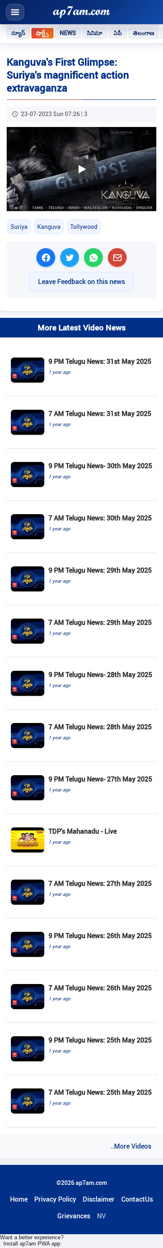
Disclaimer (99, 1199)
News (68, 33)
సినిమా (94, 33)
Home (19, 1199)
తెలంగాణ (144, 33)
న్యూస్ (18, 33)
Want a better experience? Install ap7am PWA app (32, 1240)
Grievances (73, 1215)
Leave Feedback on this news (81, 281)
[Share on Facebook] (45, 257)
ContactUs (137, 1199)
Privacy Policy (55, 1199)
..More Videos (131, 1146)
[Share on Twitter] (69, 257)
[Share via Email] (117, 257)
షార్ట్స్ (42, 33)
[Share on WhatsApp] (93, 257)
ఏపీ (118, 33)
